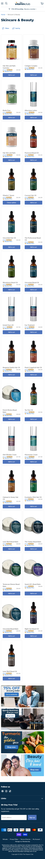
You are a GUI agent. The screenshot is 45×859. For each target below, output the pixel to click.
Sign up (32, 817)
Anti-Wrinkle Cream (9, 455)
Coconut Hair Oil (30, 195)
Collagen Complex (31, 66)
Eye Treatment (30, 325)
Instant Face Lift (8, 325)
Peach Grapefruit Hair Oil (33, 367)
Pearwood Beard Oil (32, 153)
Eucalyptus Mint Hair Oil (33, 497)
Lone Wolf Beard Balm (10, 542)
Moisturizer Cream (31, 455)
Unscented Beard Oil (32, 282)
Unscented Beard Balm (10, 629)
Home (3, 14)
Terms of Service (25, 839)
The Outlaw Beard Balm (33, 542)
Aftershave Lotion (31, 110)
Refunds (5, 839)
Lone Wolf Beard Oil (10, 671)
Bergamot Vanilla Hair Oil (11, 367)
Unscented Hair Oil (9, 238)
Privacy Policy (14, 839)
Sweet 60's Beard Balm (33, 584)
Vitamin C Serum (8, 195)
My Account (36, 839)
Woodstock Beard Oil (10, 282)
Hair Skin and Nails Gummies (9, 67)
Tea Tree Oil (29, 410)
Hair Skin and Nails (9, 153)
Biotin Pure (6, 110)
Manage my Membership (22, 841)
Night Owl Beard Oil (32, 629)
